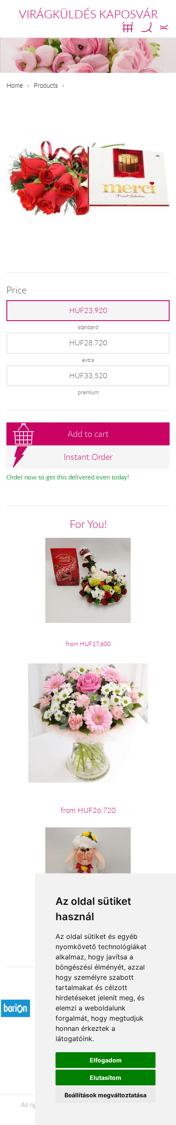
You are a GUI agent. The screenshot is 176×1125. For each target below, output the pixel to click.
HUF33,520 (88, 375)
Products (46, 85)
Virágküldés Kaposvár (88, 14)
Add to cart (88, 433)
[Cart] (128, 27)
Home (14, 85)
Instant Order (88, 456)
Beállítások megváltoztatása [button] (106, 1095)
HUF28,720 (88, 342)
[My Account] (163, 27)
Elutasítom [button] (105, 1077)
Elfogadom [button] (106, 1060)
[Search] (146, 27)
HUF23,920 (88, 310)
